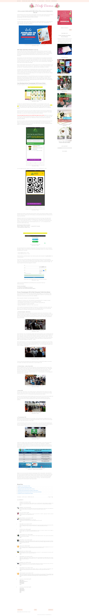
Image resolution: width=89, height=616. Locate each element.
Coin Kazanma (22, 583)
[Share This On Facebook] (48, 497)
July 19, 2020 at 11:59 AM (25, 512)
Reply (20, 510)
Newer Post (20, 609)
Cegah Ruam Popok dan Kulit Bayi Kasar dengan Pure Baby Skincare (28, 490)
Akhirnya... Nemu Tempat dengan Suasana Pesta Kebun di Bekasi (65, 142)
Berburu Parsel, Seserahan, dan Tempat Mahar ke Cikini (65, 91)
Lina (20, 512)
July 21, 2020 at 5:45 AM (27, 529)
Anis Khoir (21, 529)
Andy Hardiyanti (22, 567)
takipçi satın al (22, 580)
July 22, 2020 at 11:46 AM (27, 551)
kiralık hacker (22, 588)
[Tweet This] (49, 497)
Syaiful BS (21, 551)
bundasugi (21, 562)
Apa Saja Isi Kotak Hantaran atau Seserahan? (64, 125)
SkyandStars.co (48, 614)
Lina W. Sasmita (22, 534)
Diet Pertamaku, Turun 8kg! (64, 74)
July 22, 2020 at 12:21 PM (28, 556)
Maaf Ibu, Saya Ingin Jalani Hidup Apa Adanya (25, 487)
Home (35, 609)
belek (20, 591)
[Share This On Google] (52, 497)
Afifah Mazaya (22, 556)
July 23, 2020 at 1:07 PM (29, 567)
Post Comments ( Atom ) (26, 611)
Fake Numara (22, 582)
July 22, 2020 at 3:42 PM (27, 562)
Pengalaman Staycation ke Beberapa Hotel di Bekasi (25, 493)
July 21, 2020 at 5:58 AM (29, 534)
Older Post (51, 609)
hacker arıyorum (22, 589)
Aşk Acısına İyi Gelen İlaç (24, 581)
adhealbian (21, 507)
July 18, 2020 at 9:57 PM (27, 507)
